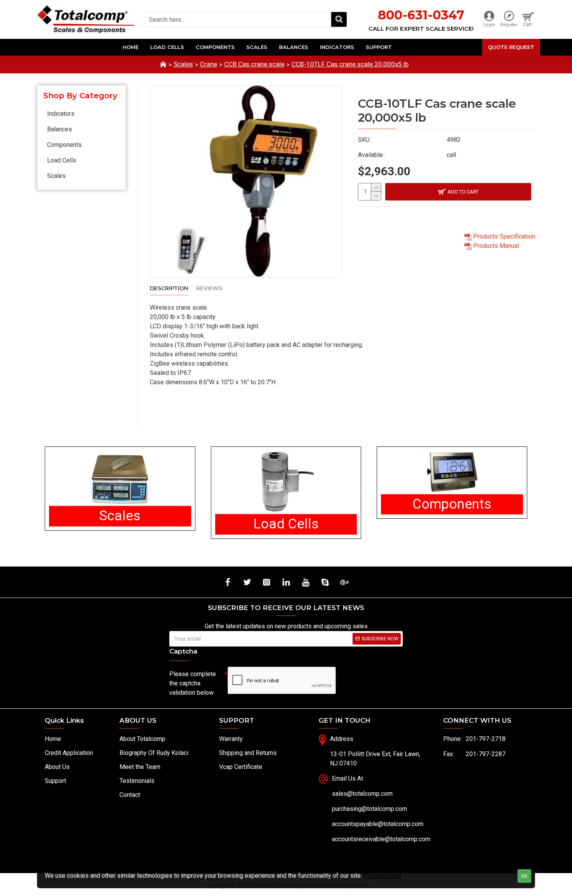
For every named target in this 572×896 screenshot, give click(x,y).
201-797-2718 (485, 739)
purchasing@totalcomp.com (369, 808)
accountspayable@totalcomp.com (377, 824)
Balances (59, 129)
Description (169, 288)
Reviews (209, 288)
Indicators (60, 113)
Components (64, 144)
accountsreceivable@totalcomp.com (381, 839)
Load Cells (61, 160)
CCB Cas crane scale (254, 64)
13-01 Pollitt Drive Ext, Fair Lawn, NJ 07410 (375, 758)
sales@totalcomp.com (362, 793)
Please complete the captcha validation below (192, 683)
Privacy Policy (382, 875)
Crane (208, 64)
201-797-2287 (485, 754)
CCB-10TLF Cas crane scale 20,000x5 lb (350, 64)
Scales (183, 64)
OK (524, 876)
